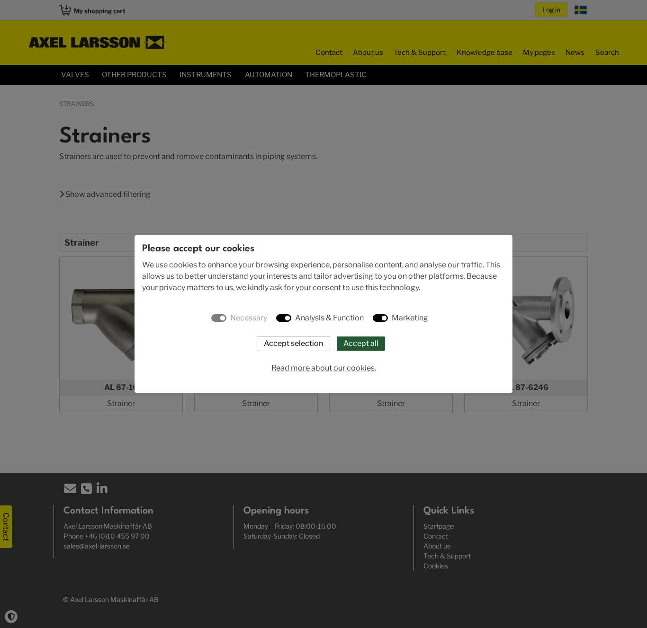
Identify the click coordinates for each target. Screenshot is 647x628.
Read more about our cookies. (323, 367)
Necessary (248, 317)
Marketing (410, 317)
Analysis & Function (329, 317)
